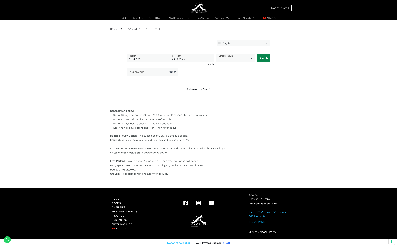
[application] (141, 18)
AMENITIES (154, 18)
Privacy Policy (257, 221)
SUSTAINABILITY (246, 18)
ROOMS (136, 18)
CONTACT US (222, 18)
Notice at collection (179, 243)
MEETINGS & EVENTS (179, 18)
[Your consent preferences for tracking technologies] (392, 242)
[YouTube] (211, 202)
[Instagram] (198, 202)
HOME (123, 18)
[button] (280, 8)
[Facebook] (185, 202)
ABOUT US (203, 18)
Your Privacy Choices (208, 243)
